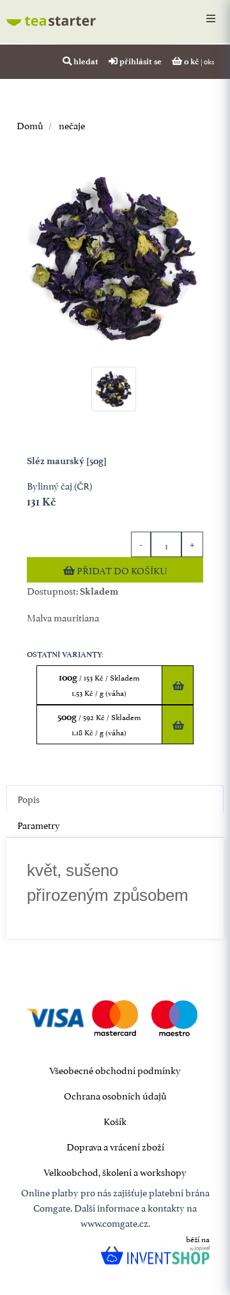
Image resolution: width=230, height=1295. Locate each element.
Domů (30, 124)
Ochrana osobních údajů (115, 1094)
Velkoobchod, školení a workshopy (115, 1171)
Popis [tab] (28, 798)
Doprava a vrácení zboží (115, 1145)
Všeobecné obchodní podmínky (115, 1069)
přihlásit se (140, 61)
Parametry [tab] (38, 824)
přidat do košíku (121, 569)
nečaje (71, 124)
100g (99, 684)
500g (99, 724)
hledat (85, 61)
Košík (114, 1120)
